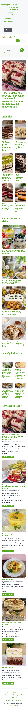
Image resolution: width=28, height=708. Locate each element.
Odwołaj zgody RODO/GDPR (14, 700)
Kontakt (14, 692)
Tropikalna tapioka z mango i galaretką (12, 534)
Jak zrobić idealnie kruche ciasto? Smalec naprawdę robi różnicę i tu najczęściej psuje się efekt (20, 374)
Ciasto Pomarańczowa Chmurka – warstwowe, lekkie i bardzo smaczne (20, 207)
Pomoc (10, 12)
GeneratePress (14, 705)
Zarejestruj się (8, 21)
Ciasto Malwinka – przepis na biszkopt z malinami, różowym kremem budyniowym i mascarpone (13, 99)
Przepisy (7, 116)
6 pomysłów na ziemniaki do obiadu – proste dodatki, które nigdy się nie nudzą (12, 312)
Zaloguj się (7, 18)
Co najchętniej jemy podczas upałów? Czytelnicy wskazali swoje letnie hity (12, 282)
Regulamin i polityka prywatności (14, 695)
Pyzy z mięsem (7, 579)
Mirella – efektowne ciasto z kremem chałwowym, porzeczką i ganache (6, 145)
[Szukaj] (22, 50)
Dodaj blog (14, 697)
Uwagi (10, 14)
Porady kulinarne (12, 353)
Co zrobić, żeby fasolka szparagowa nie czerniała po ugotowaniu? (6, 373)
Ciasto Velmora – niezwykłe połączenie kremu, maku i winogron (7, 177)
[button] (17, 41)
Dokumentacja (13, 9)
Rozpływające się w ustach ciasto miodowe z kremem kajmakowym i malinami (14, 486)
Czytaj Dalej (8, 457)
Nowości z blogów (12, 405)
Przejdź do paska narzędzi (8, 5)
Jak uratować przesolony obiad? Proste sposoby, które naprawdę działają (20, 393)
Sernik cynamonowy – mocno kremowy (12, 623)
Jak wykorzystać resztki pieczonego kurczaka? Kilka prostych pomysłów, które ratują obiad (13, 344)
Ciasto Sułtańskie (8, 667)
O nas (8, 692)
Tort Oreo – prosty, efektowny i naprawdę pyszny (19, 177)
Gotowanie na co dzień (11, 220)
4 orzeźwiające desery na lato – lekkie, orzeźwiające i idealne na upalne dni (13, 251)
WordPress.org (13, 7)
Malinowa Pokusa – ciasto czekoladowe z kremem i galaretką (7, 207)
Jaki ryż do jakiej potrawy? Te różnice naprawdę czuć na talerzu (7, 393)
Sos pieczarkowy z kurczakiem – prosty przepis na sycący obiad (20, 145)
